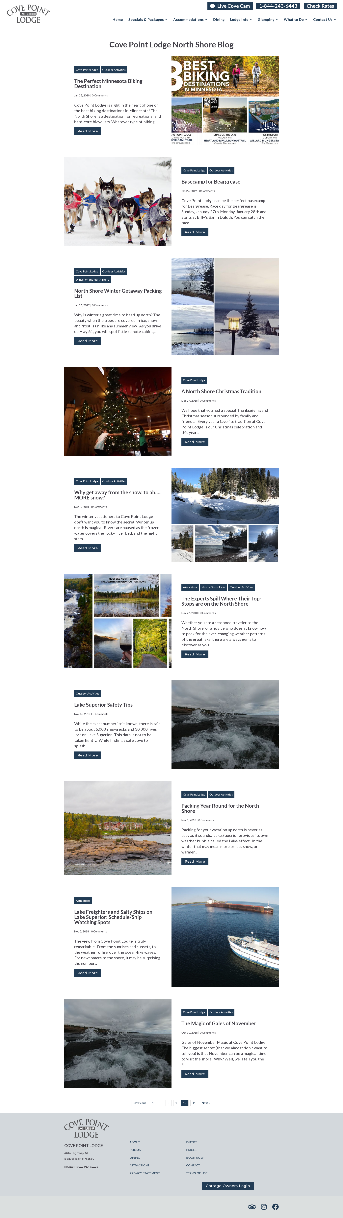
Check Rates (320, 6)
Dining (219, 20)
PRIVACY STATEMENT (145, 1173)
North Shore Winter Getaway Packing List (118, 293)
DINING (135, 1157)
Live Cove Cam (233, 6)
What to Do (294, 20)
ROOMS (135, 1150)
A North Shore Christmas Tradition (221, 391)
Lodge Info (239, 20)
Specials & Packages (146, 20)
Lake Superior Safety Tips (103, 704)
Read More (88, 131)
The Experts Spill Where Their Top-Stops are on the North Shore (221, 601)
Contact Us (323, 20)
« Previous (139, 1102)
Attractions (190, 587)
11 (194, 1102)
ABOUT (135, 1142)
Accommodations (188, 20)
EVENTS (191, 1142)
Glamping (266, 20)
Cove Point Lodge (87, 69)
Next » (206, 1102)
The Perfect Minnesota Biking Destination (108, 83)
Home (118, 20)
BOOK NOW (195, 1157)
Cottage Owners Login (228, 1186)
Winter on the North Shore (92, 279)
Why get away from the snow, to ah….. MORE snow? (118, 495)
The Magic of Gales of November (218, 1023)
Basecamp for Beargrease (210, 181)
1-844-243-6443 (278, 6)
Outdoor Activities (114, 69)
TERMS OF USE (196, 1173)
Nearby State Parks (214, 587)
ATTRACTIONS (139, 1165)
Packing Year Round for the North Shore (220, 808)
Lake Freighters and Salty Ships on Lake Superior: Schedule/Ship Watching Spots (113, 917)
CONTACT (193, 1165)
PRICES (191, 1150)
